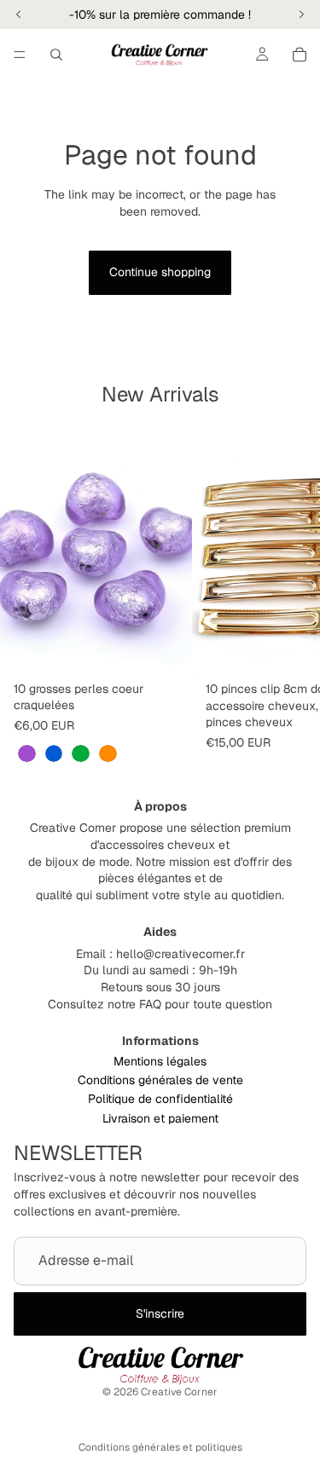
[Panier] (299, 54)
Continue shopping (160, 272)
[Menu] (19, 54)
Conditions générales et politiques (160, 1447)
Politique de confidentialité (160, 1098)
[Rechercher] (56, 54)
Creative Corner (179, 1392)
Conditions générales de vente (160, 1080)
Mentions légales (160, 1061)
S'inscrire (160, 1313)
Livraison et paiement (160, 1118)
